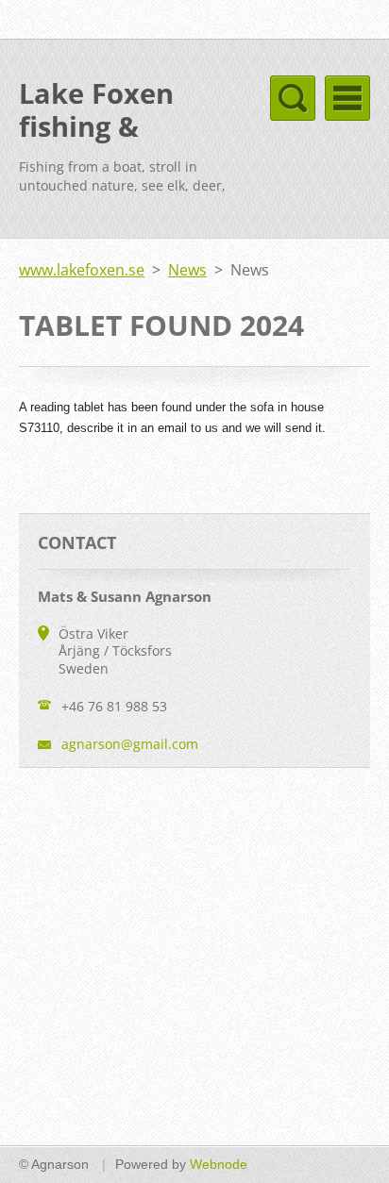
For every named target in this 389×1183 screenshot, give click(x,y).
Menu (347, 98)
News (187, 269)
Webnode (218, 1164)
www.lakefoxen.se (81, 269)
